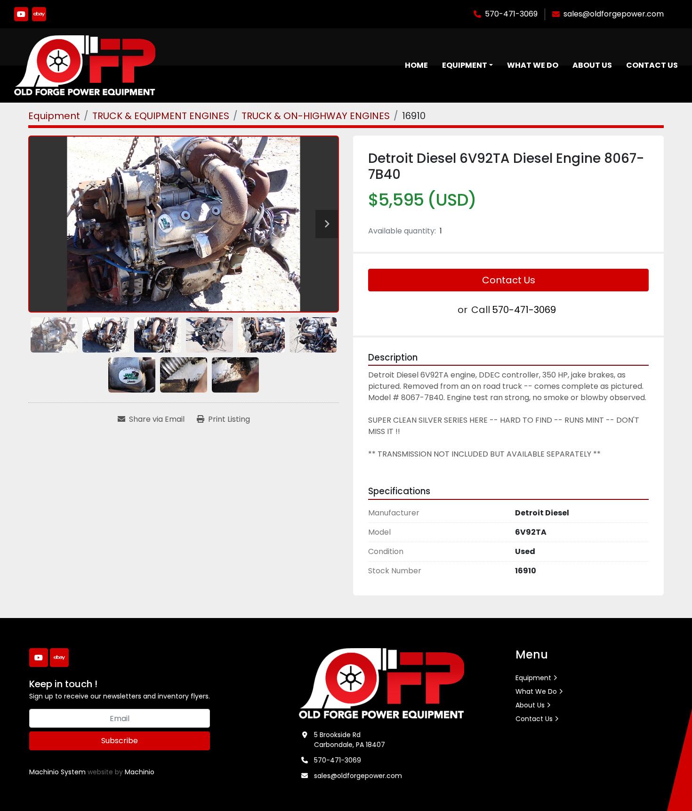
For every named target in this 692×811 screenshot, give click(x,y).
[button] (467, 65)
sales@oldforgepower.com (613, 13)
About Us (592, 65)
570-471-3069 (511, 13)
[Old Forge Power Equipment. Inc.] (381, 683)
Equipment (464, 65)
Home (416, 65)
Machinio (139, 772)
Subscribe (119, 740)
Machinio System (57, 772)
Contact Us (652, 65)
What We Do (532, 65)
